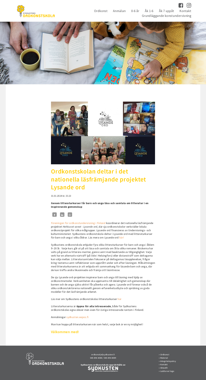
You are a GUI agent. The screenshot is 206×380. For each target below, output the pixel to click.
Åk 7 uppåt (166, 11)
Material (164, 357)
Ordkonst (101, 11)
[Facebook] (54, 214)
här (119, 299)
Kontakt (185, 11)
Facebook (181, 5)
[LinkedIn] (62, 214)
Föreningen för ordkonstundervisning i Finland (78, 223)
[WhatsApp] (70, 214)
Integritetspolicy (168, 361)
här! (122, 237)
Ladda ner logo (167, 371)
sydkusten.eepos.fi (77, 317)
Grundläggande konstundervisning (166, 16)
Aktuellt (164, 367)
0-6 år (135, 11)
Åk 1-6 (149, 11)
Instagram (189, 5)
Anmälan (119, 11)
